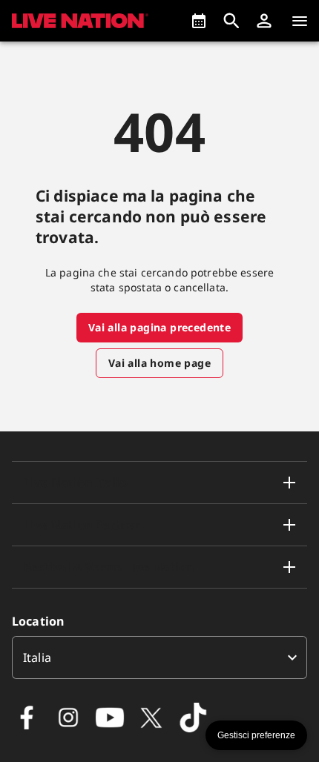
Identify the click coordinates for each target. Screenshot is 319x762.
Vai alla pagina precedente (159, 327)
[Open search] (231, 21)
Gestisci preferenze (256, 735)
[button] (264, 21)
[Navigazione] (299, 21)
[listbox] (159, 657)
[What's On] (198, 21)
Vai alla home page (159, 363)
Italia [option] (37, 657)
